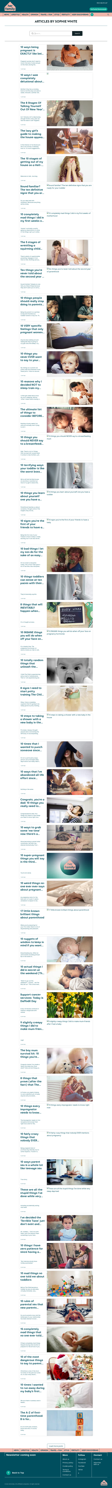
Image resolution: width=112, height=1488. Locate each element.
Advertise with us (97, 1463)
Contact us (67, 1475)
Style (56, 14)
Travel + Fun (46, 14)
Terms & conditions (67, 1470)
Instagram (82, 1459)
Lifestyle (15, 14)
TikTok (80, 1470)
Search (77, 33)
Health (25, 14)
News (6, 14)
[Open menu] (92, 14)
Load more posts (56, 1446)
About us (66, 1459)
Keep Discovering (80, 14)
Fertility (66, 14)
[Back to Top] (8, 1473)
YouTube (81, 1466)
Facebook (82, 1463)
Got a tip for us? (102, 3)
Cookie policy (68, 1466)
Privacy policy (68, 1463)
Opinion (34, 14)
